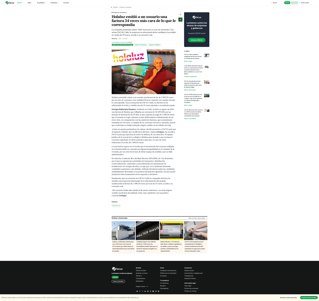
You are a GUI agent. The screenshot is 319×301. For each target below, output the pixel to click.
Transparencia (188, 276)
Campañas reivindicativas (168, 270)
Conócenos (54, 2)
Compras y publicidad (190, 76)
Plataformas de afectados (168, 273)
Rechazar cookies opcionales (288, 297)
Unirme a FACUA (197, 40)
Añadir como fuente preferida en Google (122, 44)
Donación (294, 2)
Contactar (66, 2)
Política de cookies (190, 291)
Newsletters (139, 281)
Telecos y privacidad (190, 118)
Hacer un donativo (118, 281)
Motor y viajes (188, 61)
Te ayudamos (41, 2)
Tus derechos (164, 283)
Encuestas (163, 276)
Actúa (29, 2)
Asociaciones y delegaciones (193, 273)
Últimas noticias (141, 270)
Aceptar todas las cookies (309, 297)
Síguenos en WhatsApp (140, 44)
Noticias (19, 2)
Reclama (162, 286)
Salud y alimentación (190, 90)
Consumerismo (140, 278)
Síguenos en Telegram (154, 44)
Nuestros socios (116, 205)
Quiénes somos (189, 270)
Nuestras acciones (141, 273)
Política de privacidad (191, 288)
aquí (137, 297)
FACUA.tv (139, 276)
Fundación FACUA (190, 278)
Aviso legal (187, 286)
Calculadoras (164, 288)
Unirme (287, 2)
